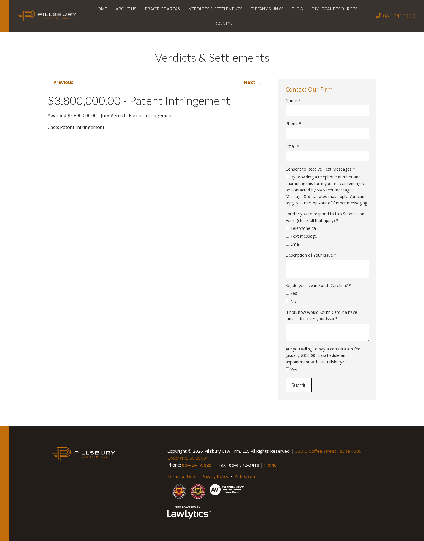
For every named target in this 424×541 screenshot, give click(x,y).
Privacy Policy (214, 476)
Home (101, 8)
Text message (303, 236)
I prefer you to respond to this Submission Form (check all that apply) (325, 217)
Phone (293, 123)
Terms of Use (181, 476)
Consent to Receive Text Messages (320, 169)
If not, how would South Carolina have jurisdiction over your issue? (321, 315)
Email (292, 146)
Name (293, 100)
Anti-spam (245, 476)
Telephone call (303, 228)
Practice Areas (162, 8)
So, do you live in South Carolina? (318, 285)
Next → (252, 82)
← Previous (60, 82)
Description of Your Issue (311, 255)
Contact (226, 23)
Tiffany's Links (267, 8)
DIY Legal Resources (334, 8)
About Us (126, 8)
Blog (297, 8)
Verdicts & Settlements (215, 8)
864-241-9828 (399, 16)
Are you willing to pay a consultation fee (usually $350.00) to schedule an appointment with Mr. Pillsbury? (323, 355)
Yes (293, 293)
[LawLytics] (189, 512)
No (292, 301)
